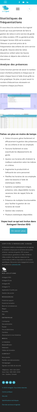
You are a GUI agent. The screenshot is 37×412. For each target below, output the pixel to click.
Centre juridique (7, 392)
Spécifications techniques (10, 400)
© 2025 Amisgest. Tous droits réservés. (14, 388)
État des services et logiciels (11, 405)
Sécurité (4, 396)
